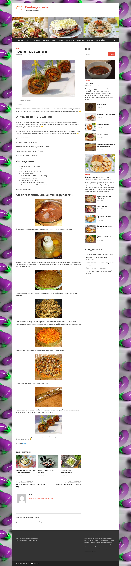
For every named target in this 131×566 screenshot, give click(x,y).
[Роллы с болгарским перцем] (48, 468)
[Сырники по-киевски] (90, 232)
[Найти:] (100, 54)
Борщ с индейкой (103, 134)
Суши (54, 40)
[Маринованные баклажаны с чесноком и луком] (26, 468)
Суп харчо (89, 83)
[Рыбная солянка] (90, 130)
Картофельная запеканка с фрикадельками (106, 145)
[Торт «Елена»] (90, 110)
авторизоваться (50, 522)
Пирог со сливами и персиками (96, 268)
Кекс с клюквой (102, 206)
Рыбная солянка (103, 124)
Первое (28, 40)
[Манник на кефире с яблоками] (90, 222)
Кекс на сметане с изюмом (97, 177)
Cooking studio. (37, 7)
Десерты (90, 40)
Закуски (46, 40)
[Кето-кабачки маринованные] (71, 468)
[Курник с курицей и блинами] (90, 242)
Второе (37, 40)
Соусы (61, 40)
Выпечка (80, 40)
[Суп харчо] (100, 79)
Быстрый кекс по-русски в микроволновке (99, 254)
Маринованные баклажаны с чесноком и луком (26, 471)
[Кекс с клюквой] (90, 212)
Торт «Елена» (101, 104)
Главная (20, 40)
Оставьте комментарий (36, 55)
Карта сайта (100, 40)
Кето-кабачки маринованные (66, 471)
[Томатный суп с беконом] (90, 120)
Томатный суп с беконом (106, 114)
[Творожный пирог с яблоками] (90, 202)
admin (26, 55)
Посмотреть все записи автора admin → (42, 498)
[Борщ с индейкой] (90, 140)
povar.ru (24, 443)
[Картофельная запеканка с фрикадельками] (90, 150)
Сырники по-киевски (104, 226)
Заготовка (70, 40)
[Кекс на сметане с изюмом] (100, 173)
